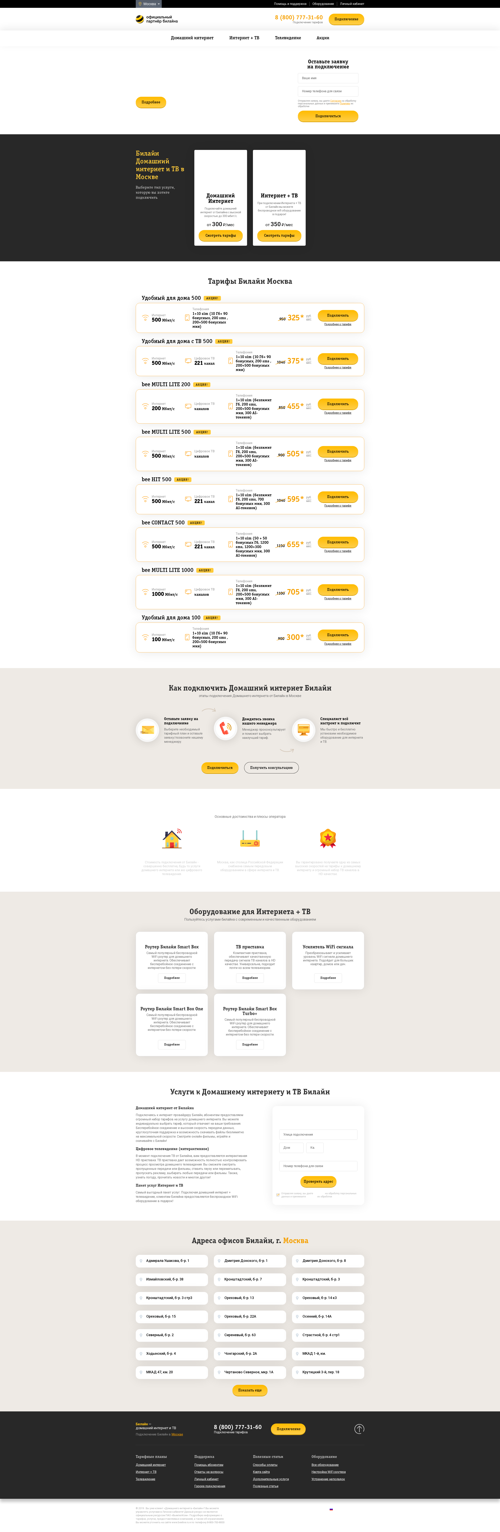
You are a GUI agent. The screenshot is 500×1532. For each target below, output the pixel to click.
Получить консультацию (271, 768)
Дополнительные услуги (271, 1479)
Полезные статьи (265, 1486)
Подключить (338, 315)
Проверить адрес (318, 1181)
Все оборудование (325, 1465)
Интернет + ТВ (146, 1472)
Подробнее (151, 102)
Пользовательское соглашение (253, 1514)
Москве (177, 1434)
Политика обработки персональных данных (261, 1509)
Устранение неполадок (328, 1479)
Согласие (336, 100)
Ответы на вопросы (208, 1472)
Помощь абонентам (208, 1465)
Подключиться (328, 116)
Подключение (346, 19)
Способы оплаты (265, 1465)
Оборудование (323, 4)
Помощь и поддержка (290, 4)
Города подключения (209, 1486)
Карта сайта (261, 1472)
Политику (345, 103)
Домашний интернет (151, 1465)
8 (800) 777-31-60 (299, 17)
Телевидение (145, 1479)
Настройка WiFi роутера (329, 1472)
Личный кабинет (352, 4)
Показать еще (250, 1390)
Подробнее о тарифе (337, 324)
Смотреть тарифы (220, 235)
